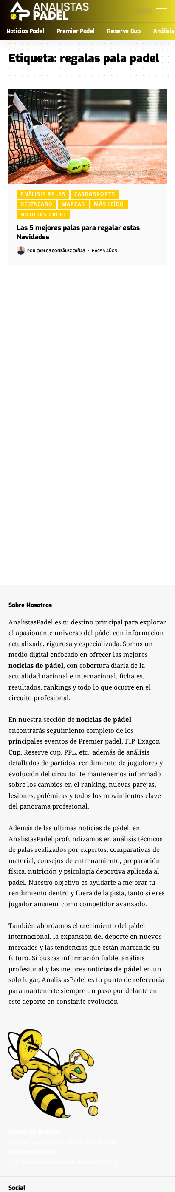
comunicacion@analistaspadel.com (61, 1141)
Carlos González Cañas (61, 250)
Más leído (109, 204)
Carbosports (94, 194)
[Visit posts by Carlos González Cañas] (21, 250)
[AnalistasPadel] (49, 11)
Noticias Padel (43, 214)
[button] (159, 11)
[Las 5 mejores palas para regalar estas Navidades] (87, 136)
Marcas (73, 204)
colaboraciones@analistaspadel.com (63, 1162)
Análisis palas (42, 194)
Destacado (36, 204)
